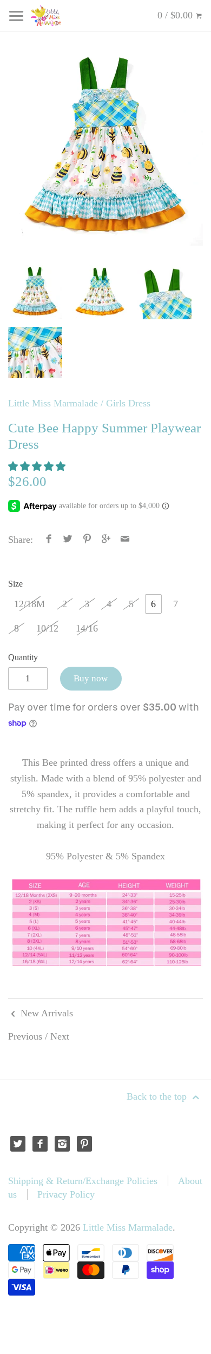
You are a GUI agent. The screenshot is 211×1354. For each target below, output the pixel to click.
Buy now (91, 678)
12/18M (29, 604)
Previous (25, 1036)
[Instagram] (62, 1144)
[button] (38, 466)
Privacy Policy (66, 1194)
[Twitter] (18, 1144)
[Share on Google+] (106, 539)
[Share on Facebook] (49, 539)
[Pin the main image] (87, 539)
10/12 (47, 628)
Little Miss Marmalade (53, 403)
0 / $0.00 (176, 15)
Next (59, 1036)
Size (15, 584)
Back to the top (158, 1096)
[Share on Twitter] (68, 539)
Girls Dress (128, 403)
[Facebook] (40, 1144)
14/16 (87, 628)
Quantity (23, 657)
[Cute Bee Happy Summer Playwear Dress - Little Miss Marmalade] (105, 148)
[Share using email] (125, 539)
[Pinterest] (85, 1144)
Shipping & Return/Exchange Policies (82, 1180)
